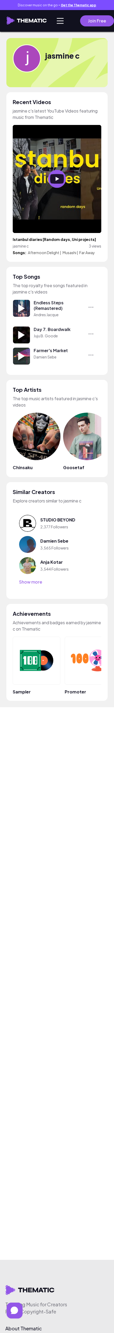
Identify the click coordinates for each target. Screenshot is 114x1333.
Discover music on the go (57, 5)
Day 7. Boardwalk (52, 329)
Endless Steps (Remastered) (49, 305)
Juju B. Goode (46, 335)
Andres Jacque (46, 314)
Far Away (87, 252)
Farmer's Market (51, 350)
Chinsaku (23, 467)
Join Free (97, 21)
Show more (30, 582)
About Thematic (23, 1328)
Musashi (69, 252)
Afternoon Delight (43, 252)
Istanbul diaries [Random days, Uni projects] (54, 239)
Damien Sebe (45, 357)
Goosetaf (73, 467)
